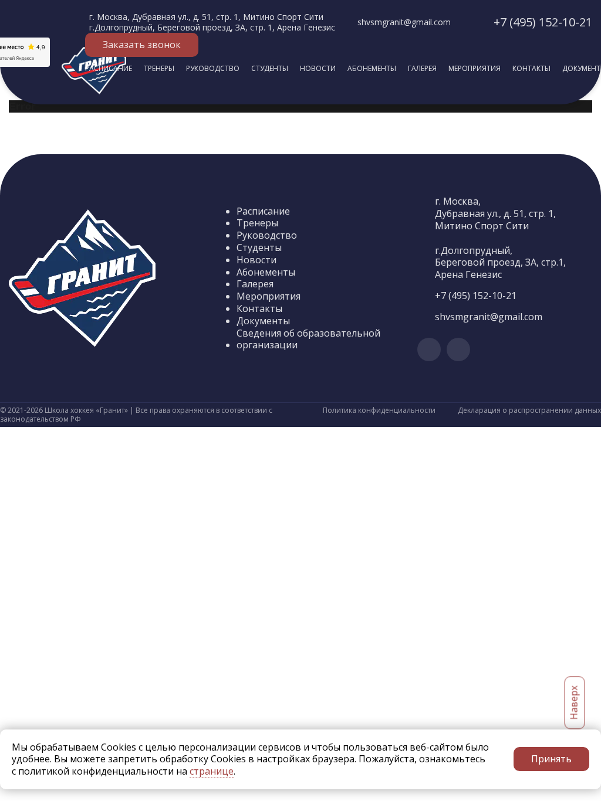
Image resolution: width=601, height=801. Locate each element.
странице (212, 771)
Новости (318, 68)
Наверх (574, 703)
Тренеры (159, 68)
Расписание (108, 68)
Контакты (531, 68)
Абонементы (371, 68)
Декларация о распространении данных (529, 410)
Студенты (269, 68)
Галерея (422, 68)
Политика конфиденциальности (379, 410)
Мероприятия (474, 68)
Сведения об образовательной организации (308, 339)
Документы (263, 321)
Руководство (212, 68)
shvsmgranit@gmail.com (404, 22)
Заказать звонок (142, 44)
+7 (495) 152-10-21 (543, 22)
